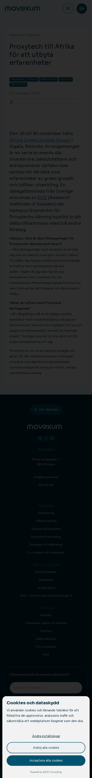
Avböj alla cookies (46, 748)
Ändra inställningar (46, 736)
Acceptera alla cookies (46, 760)
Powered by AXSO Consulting (46, 772)
